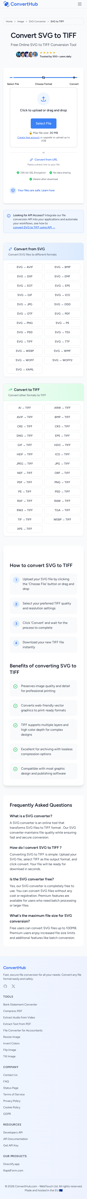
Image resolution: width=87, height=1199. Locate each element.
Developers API (13, 1132)
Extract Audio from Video (19, 1017)
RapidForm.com (13, 1170)
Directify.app (11, 1164)
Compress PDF (12, 1011)
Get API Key (10, 1145)
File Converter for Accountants (22, 1030)
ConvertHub (14, 967)
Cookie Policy (11, 1107)
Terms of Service (14, 1094)
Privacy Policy (11, 1101)
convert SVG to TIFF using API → (34, 227)
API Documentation (15, 1139)
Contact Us (10, 1075)
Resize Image (11, 1037)
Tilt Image (9, 1056)
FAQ (6, 1081)
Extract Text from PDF (17, 1024)
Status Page (10, 1088)
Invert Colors (11, 1043)
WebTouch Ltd (48, 1186)
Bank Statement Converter (20, 1004)
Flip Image (9, 1050)
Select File (43, 123)
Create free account (28, 137)
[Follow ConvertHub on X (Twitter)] (13, 986)
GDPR (7, 1114)
